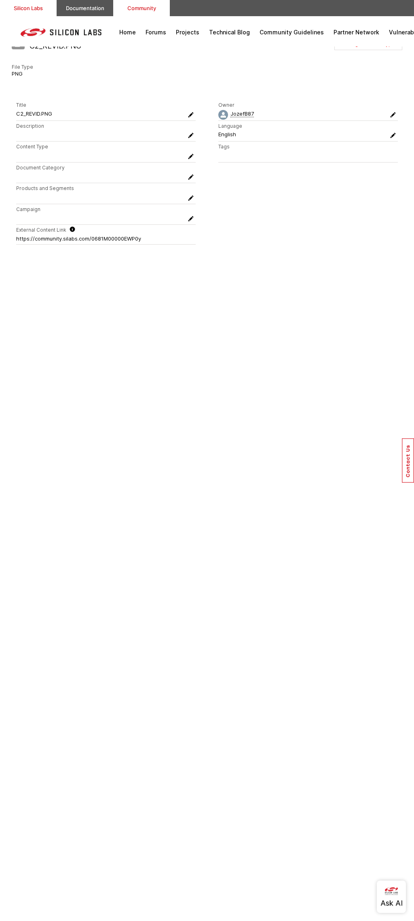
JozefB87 (242, 113)
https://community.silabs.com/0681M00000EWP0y (78, 238)
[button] (408, 460)
